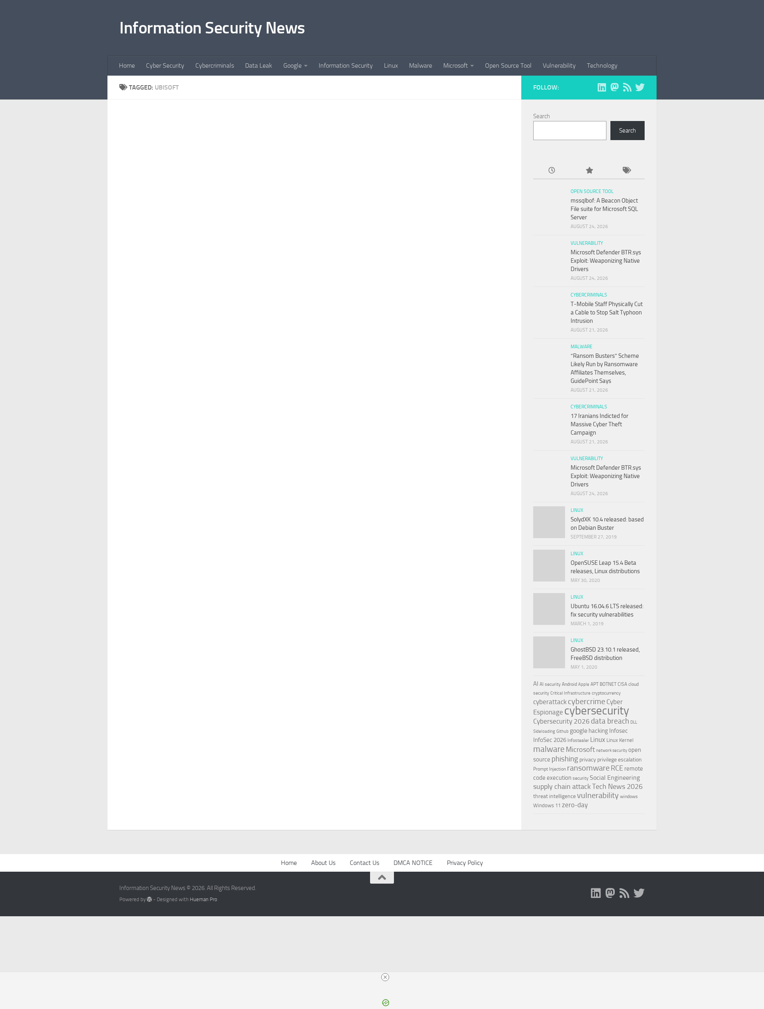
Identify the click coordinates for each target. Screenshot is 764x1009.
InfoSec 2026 (549, 740)
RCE (617, 768)
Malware (420, 65)
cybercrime (586, 701)
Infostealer (578, 740)
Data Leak (258, 65)
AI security (550, 684)
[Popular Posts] (588, 171)
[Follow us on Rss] (627, 87)
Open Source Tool (508, 65)
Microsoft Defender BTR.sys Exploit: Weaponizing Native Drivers (606, 261)
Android (569, 684)
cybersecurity (596, 710)
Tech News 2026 (617, 787)
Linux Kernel (619, 740)
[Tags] (626, 171)
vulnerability (598, 795)
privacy (587, 759)
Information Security (346, 65)
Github (562, 731)
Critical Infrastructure (570, 693)
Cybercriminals (214, 65)
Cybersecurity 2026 (561, 721)
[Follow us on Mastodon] (614, 87)
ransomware (588, 768)
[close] (385, 977)
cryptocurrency (606, 693)
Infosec (618, 730)
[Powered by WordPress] (149, 899)
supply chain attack (562, 786)
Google (292, 65)
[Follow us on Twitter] (640, 87)
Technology (602, 65)
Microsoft (455, 65)
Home (127, 65)
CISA (622, 684)
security (581, 778)
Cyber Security (165, 65)
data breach (610, 721)
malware (549, 749)
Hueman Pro (203, 899)
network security (611, 750)
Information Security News (212, 28)
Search (541, 116)
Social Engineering (615, 777)
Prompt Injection (549, 769)
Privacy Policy (465, 863)
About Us (323, 863)
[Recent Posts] (551, 171)
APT (594, 684)
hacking (598, 730)
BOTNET (608, 684)
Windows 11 (547, 805)
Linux (391, 65)
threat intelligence (554, 796)
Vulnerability (559, 65)
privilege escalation (619, 759)
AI (535, 683)
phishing (565, 758)
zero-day (575, 805)
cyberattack (550, 702)
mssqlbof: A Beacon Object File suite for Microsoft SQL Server (604, 209)
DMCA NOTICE (413, 863)
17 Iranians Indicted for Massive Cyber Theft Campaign (599, 424)
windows (629, 796)
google (578, 730)
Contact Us (364, 863)
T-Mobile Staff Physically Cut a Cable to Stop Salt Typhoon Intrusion (607, 312)
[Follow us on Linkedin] (601, 87)
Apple (583, 684)
